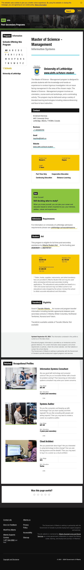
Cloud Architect (46, 441)
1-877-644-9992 (9, 540)
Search (68, 11)
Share (46, 11)
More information (41, 5)
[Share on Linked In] (45, 59)
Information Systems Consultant (54, 369)
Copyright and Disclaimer (11, 559)
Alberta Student (50, 245)
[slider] (18, 387)
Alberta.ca (26, 520)
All (6, 50)
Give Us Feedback (10, 525)
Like (56, 11)
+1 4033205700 (38, 130)
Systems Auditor (47, 404)
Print (61, 11)
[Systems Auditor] (21, 413)
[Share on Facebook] (39, 59)
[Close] (81, 3)
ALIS (18, 11)
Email (51, 59)
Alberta (7, 10)
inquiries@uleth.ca (39, 138)
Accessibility (27, 532)
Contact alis (7, 520)
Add (51, 11)
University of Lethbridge (12, 73)
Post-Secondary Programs (13, 24)
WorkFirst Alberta (9, 529)
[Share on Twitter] (32, 59)
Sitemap (26, 537)
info (6, 20)
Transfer (43, 308)
